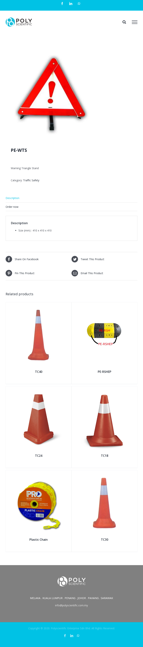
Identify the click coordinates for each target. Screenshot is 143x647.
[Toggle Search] (124, 22)
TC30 (104, 540)
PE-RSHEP (104, 372)
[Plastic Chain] (38, 474)
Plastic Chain (38, 540)
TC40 (38, 372)
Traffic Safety (31, 180)
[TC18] (104, 390)
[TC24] (38, 390)
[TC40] (38, 306)
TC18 (104, 456)
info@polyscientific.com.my (71, 605)
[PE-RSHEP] (104, 306)
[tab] (71, 198)
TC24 (38, 456)
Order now (12, 207)
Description (12, 198)
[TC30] (104, 474)
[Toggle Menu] (134, 22)
